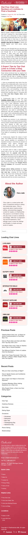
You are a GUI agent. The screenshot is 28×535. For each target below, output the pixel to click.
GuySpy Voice (8, 272)
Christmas (7, 416)
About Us (4, 477)
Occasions (5, 413)
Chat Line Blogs (6, 506)
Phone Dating (6, 427)
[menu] (26, 2)
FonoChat (7, 257)
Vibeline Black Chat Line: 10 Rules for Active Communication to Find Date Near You (13, 336)
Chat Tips (9, 16)
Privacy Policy (6, 483)
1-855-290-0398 (17, 304)
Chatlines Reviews (7, 404)
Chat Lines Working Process (9, 503)
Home (3, 474)
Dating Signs (6, 410)
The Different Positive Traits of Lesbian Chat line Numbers (14, 351)
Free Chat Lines (6, 497)
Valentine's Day (9, 424)
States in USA (5, 515)
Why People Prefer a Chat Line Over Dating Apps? (13, 389)
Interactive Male (10, 286)
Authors (4, 488)
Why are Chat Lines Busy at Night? (13, 371)
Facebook (9, 532)
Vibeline (6, 314)
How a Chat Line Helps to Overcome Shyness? (13, 379)
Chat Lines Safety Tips (8, 500)
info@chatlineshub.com (12, 458)
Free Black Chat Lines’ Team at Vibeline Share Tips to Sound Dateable (14, 346)
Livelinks (6, 243)
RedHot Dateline (10, 300)
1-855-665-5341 (17, 275)
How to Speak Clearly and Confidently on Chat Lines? (13, 374)
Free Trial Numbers (20, 2)
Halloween (7, 418)
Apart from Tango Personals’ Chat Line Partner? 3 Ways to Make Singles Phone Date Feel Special (14, 356)
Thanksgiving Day (9, 422)
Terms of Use (5, 485)
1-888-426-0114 (17, 247)
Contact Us (5, 480)
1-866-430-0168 (17, 289)
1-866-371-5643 (17, 261)
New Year (7, 420)
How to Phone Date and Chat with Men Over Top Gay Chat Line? (14, 341)
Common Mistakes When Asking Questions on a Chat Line (12, 384)
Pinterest (23, 532)
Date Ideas (5, 407)
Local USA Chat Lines (6, 519)
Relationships (6, 431)
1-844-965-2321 (17, 318)
